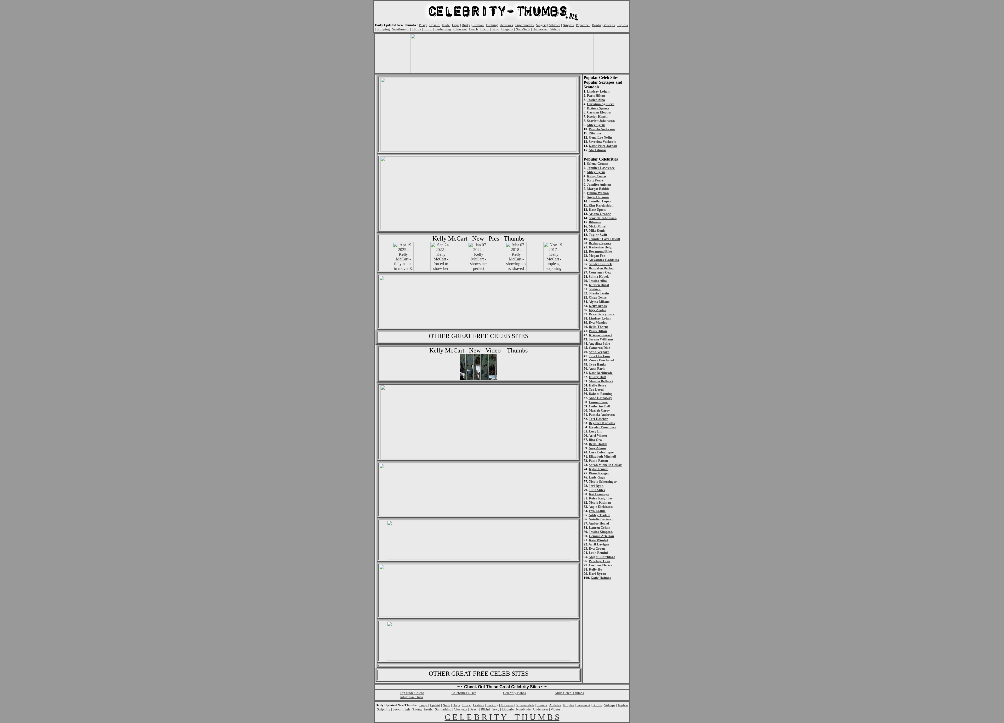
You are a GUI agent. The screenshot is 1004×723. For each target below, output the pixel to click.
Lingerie (507, 29)
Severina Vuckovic (602, 142)
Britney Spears (598, 108)
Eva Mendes (598, 323)
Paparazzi (583, 25)
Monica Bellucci (601, 381)
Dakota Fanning (601, 394)
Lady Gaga (597, 477)
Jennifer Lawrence (601, 168)
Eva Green (597, 548)
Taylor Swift (598, 235)
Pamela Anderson (602, 129)
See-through (400, 29)
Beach (473, 29)
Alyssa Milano (599, 302)
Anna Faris (597, 369)
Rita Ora (595, 440)
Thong (416, 29)
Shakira (595, 289)
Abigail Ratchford (602, 557)
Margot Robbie (598, 189)
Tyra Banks (597, 364)
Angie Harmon (598, 197)
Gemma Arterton (601, 536)
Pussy (423, 25)
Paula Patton (598, 461)
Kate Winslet (598, 540)
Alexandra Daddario (604, 260)
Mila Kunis (597, 230)
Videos (555, 29)
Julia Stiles (597, 490)
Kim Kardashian (601, 205)
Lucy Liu (595, 431)
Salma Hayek (599, 276)
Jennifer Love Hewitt (604, 239)
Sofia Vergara (599, 352)
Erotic (428, 29)
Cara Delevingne (601, 452)
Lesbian (478, 25)
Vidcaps (609, 25)
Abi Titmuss (597, 150)
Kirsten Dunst (599, 285)
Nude (446, 25)
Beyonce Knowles (602, 423)
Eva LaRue (597, 511)
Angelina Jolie (599, 343)
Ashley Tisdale (599, 515)
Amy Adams (597, 448)
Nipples (568, 25)
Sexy (495, 29)
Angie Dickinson (601, 507)
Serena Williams (601, 339)
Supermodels (524, 25)
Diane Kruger (599, 473)
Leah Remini (598, 553)
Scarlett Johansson (601, 121)
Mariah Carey (599, 410)
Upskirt (434, 25)
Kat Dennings (599, 494)
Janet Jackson (599, 356)
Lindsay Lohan (598, 91)
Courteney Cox (600, 272)
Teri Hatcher (598, 419)
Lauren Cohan (599, 528)
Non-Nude (523, 29)
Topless (622, 25)
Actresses (506, 25)
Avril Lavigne (599, 544)
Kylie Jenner (598, 469)
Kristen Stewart (600, 335)
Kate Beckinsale (601, 373)
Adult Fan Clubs (411, 697)
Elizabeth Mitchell (602, 456)
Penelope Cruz (599, 561)
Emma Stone (598, 402)
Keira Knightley (601, 498)
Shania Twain (599, 293)
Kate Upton (597, 210)
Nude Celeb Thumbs (569, 693)
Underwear (540, 29)
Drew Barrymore (601, 314)
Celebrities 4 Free (464, 693)
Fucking (492, 25)
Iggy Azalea (597, 310)
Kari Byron (597, 574)
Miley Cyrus (596, 125)
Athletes (554, 25)
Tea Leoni (596, 389)
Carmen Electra (599, 112)
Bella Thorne (598, 327)
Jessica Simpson (601, 532)
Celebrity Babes (514, 693)
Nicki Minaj (597, 226)
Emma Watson (598, 193)
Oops (455, 25)
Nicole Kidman (600, 502)
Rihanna (595, 133)
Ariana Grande (600, 214)
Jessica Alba (596, 100)
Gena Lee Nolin (600, 137)
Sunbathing (443, 29)
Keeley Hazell (597, 116)
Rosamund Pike (600, 251)
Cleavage (460, 29)
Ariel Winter (598, 435)
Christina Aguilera (600, 104)
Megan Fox (597, 256)
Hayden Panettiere (602, 427)
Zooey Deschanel (601, 360)
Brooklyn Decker (601, 268)
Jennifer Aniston (599, 184)
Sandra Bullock (600, 264)
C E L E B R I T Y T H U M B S (502, 717)
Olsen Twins (598, 297)
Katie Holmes (601, 578)
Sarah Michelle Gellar (605, 465)
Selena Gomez (597, 164)
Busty (466, 25)
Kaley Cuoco (596, 176)
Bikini (484, 29)
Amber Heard (599, 523)
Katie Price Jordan (603, 146)
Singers (541, 25)
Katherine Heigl (601, 247)
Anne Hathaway (600, 398)
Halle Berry (598, 385)
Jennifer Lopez (600, 201)
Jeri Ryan (596, 486)
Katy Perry (595, 180)
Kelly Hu (595, 569)
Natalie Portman (601, 519)
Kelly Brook (598, 306)
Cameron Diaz (599, 348)
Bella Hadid (598, 444)
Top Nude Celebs (412, 693)
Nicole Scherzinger (603, 481)
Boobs (596, 25)
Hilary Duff (597, 377)
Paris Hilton (596, 96)
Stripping (383, 29)
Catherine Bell (599, 406)
